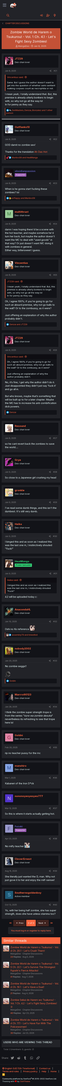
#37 (55, 808)
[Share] (50, 71)
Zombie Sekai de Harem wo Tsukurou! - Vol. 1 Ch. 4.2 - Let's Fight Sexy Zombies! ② (33, 1003)
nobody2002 (23, 648)
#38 (55, 838)
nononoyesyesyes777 (29, 796)
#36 (55, 778)
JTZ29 (19, 58)
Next (41, 923)
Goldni (19, 735)
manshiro (20, 765)
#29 (55, 502)
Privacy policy (30, 1071)
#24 (55, 224)
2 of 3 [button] (31, 923)
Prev (20, 923)
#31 (55, 573)
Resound (20, 426)
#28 (55, 472)
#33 (55, 660)
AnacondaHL (23, 609)
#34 (55, 706)
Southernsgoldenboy (28, 892)
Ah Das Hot (40, 151)
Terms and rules (10, 1071)
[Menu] (4, 5)
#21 (55, 71)
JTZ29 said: (13, 281)
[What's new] (54, 15)
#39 (55, 871)
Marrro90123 (23, 694)
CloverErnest (23, 858)
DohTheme (25, 1081)
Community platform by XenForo (29, 1079)
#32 (55, 621)
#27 (55, 438)
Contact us (44, 1068)
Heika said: (12, 580)
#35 (55, 747)
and (25, 157)
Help (44, 1071)
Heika (18, 524)
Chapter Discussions (32, 953)
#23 (55, 183)
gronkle (19, 490)
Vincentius (21, 262)
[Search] (8, 15)
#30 (55, 536)
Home (54, 1071)
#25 (55, 275)
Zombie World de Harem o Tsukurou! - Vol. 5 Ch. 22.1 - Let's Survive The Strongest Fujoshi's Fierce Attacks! (34, 967)
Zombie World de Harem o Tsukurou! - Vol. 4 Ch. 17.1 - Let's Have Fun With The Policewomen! (34, 1023)
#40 (55, 904)
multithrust (21, 211)
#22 (55, 139)
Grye (18, 459)
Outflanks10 (22, 127)
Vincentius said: (15, 77)
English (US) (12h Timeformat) (19, 1068)
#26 (55, 350)
